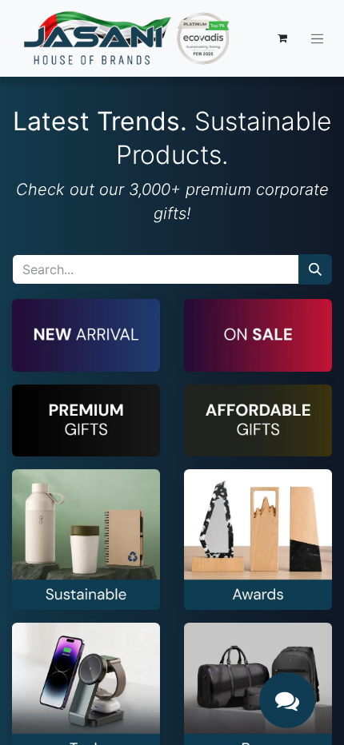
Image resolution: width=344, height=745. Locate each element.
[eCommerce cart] (282, 38)
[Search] (315, 269)
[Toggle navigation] (317, 38)
